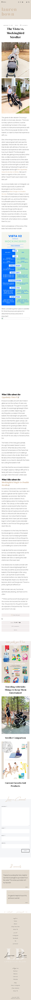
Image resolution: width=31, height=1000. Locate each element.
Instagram (15, 935)
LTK (15, 941)
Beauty (15, 974)
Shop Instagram (15, 985)
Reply (26, 887)
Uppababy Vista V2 (10, 397)
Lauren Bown (9, 11)
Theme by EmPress (15, 998)
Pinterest (15, 944)
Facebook (15, 938)
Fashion (15, 971)
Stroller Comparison (15, 737)
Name (3, 828)
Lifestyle (15, 979)
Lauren (9, 892)
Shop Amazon (15, 988)
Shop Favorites (15, 926)
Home (15, 921)
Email (3, 835)
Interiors (15, 976)
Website (3, 843)
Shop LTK (15, 929)
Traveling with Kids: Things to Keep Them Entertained (15, 689)
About (15, 924)
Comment (4, 806)
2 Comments (24, 25)
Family (16, 25)
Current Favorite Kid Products (15, 784)
